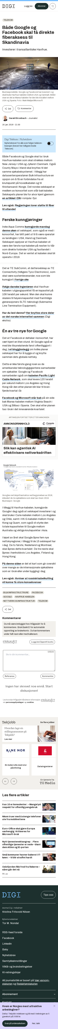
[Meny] (53, 6)
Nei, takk (36, 1023)
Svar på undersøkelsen (15, 1023)
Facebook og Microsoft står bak (22, 397)
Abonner (41, 6)
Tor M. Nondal (10, 923)
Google (7, 597)
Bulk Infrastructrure (16, 592)
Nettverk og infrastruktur (19, 601)
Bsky (5, 949)
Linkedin (7, 943)
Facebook (37, 592)
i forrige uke (21, 279)
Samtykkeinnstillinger (14, 961)
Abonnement (10, 994)
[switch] (50, 143)
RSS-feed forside (12, 932)
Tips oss (48, 894)
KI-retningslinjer (11, 972)
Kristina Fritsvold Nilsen (16, 911)
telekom (8, 20)
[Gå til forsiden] (8, 6)
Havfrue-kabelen (24, 597)
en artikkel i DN (11, 198)
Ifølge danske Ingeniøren (17, 286)
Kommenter (26, 108)
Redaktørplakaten (27, 983)
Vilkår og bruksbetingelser (17, 966)
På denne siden (11, 563)
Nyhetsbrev (9, 955)
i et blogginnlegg (18, 349)
